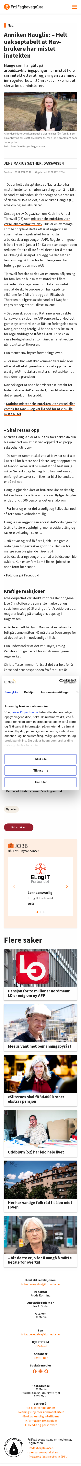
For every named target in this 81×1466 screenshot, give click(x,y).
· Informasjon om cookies (40, 1421)
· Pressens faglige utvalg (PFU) (48, 1457)
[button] (67, 886)
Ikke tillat (40, 782)
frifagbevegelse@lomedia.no (40, 1284)
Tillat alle (40, 759)
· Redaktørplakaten (40, 1448)
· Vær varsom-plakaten (43, 1452)
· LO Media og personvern (40, 1425)
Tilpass (38, 770)
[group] (40, 886)
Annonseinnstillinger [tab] (55, 692)
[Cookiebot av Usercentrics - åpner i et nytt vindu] (59, 681)
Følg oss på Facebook (22, 575)
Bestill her (40, 1358)
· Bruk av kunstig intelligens (40, 1416)
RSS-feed (41, 1346)
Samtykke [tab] (11, 692)
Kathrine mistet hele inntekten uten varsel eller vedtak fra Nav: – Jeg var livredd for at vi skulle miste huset (39, 409)
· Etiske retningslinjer (40, 1408)
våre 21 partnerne (25, 712)
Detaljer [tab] (29, 692)
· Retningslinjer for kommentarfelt (40, 1412)
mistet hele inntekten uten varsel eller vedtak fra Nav (37, 221)
